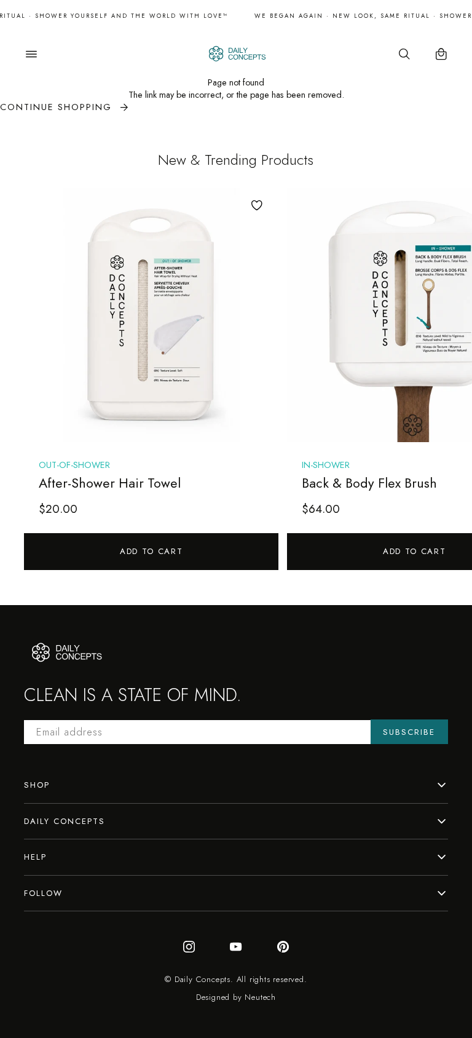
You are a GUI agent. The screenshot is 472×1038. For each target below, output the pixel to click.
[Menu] (31, 54)
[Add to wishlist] (257, 205)
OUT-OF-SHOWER (74, 465)
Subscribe (409, 732)
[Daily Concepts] (236, 53)
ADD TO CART (151, 551)
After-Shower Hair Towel (110, 483)
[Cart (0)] (441, 54)
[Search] (404, 54)
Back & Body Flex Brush (369, 483)
